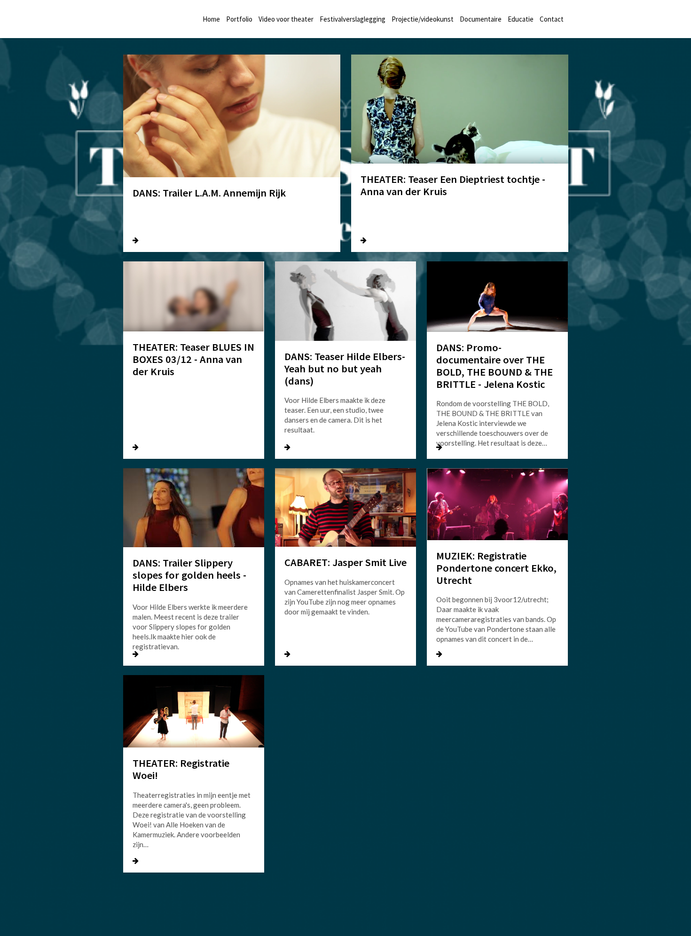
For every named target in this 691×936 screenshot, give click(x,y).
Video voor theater (286, 19)
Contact (552, 19)
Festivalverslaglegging (352, 19)
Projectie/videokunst (423, 19)
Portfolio (239, 19)
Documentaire (481, 19)
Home (211, 19)
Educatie (521, 19)
